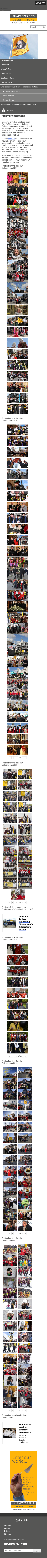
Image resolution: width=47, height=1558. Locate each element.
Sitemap (7, 1534)
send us (11, 139)
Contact (7, 1525)
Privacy (7, 1531)
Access (7, 1528)
